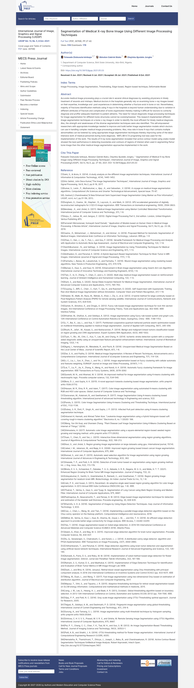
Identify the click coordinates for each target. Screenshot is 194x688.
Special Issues (27, 113)
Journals (150, 6)
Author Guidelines (28, 91)
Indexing (24, 109)
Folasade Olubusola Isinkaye (78, 57)
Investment (102, 669)
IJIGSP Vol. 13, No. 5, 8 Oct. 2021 (33, 41)
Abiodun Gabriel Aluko (110, 57)
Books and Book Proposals (71, 663)
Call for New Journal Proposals (73, 666)
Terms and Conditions (69, 669)
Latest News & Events (30, 68)
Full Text (65, 41)
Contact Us (167, 6)
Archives (24, 72)
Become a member (29, 104)
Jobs (61, 672)
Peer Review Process (30, 100)
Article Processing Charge (32, 118)
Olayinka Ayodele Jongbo (139, 57)
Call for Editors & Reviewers (109, 663)
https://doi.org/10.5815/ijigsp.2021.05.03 (84, 70)
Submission (25, 95)
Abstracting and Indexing (109, 660)
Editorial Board (27, 77)
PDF (20, 49)
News (61, 660)
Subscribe (23, 677)
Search (131, 19)
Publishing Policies (28, 82)
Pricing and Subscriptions (109, 666)
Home (135, 6)
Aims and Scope (27, 86)
